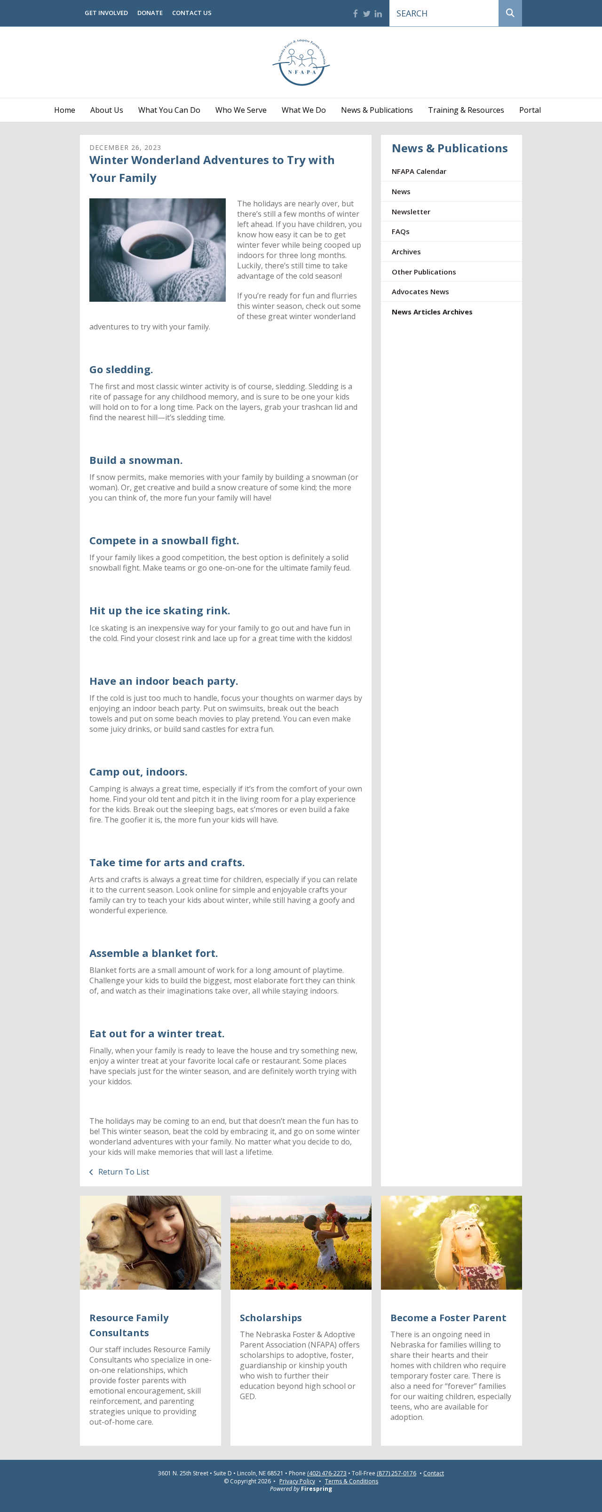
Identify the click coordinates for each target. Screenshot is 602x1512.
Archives (406, 251)
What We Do (304, 110)
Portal (530, 110)
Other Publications (424, 271)
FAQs (401, 231)
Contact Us (192, 12)
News (401, 191)
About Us (106, 110)
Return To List (122, 1172)
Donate (150, 12)
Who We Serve (241, 110)
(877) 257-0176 (396, 1473)
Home (64, 110)
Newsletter (411, 211)
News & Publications (377, 110)
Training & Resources (466, 110)
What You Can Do (169, 110)
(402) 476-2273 (327, 1473)
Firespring (316, 1489)
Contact (433, 1473)
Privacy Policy (297, 1481)
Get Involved (106, 12)
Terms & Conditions (351, 1481)
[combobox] (444, 13)
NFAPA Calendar (419, 171)
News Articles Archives (432, 311)
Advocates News (420, 291)
